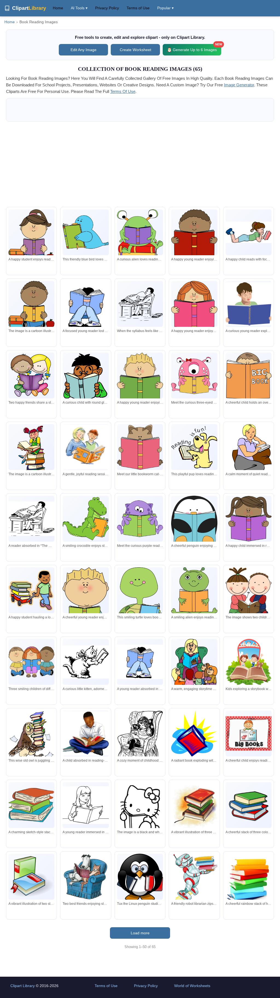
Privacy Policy (107, 8)
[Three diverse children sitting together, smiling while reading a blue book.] (31, 662)
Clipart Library (22, 986)
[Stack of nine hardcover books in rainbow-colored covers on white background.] (249, 880)
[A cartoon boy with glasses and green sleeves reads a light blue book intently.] (86, 377)
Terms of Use (138, 8)
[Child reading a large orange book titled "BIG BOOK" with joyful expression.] (249, 378)
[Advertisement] (140, 164)
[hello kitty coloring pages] (140, 812)
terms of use (122, 91)
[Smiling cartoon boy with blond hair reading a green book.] (140, 379)
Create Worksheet (135, 50)
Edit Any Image (84, 50)
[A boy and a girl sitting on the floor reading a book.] (249, 594)
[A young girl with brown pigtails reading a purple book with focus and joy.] (249, 518)
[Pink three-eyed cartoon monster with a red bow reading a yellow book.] (194, 375)
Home (58, 8)
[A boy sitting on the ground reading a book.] (31, 305)
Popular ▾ (165, 8)
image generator (239, 85)
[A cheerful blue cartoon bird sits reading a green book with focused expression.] (86, 232)
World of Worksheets (192, 986)
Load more (140, 933)
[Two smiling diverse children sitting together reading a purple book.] (31, 376)
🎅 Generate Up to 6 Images (194, 48)
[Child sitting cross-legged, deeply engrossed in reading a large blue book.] (86, 307)
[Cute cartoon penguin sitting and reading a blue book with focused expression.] (194, 522)
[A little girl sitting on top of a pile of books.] (31, 456)
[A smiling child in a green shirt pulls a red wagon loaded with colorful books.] (31, 590)
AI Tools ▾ (79, 8)
